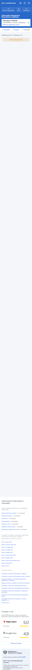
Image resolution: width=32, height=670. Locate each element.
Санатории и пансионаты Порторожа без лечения (14, 585)
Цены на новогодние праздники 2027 (11, 560)
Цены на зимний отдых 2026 (9, 555)
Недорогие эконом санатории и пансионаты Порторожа (16, 583)
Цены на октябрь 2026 (7, 550)
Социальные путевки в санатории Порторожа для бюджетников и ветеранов (14, 579)
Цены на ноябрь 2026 (7, 552)
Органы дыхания (6, 521)
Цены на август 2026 (7, 542)
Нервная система (6, 524)
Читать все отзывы (16, 643)
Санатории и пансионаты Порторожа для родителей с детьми (15, 595)
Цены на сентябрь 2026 (7, 547)
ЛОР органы (5, 518)
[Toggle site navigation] (28, 3)
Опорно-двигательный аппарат (9, 513)
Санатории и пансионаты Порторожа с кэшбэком (14, 573)
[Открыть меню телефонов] (20, 3)
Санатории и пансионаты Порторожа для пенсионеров (15, 588)
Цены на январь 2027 (7, 563)
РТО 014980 (22, 657)
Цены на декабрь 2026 (7, 557)
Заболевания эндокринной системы (10, 529)
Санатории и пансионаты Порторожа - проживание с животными (15, 591)
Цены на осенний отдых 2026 (9, 544)
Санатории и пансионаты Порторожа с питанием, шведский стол (14, 599)
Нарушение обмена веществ (8, 526)
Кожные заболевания (7, 516)
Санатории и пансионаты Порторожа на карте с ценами (16, 576)
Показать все (5, 565)
